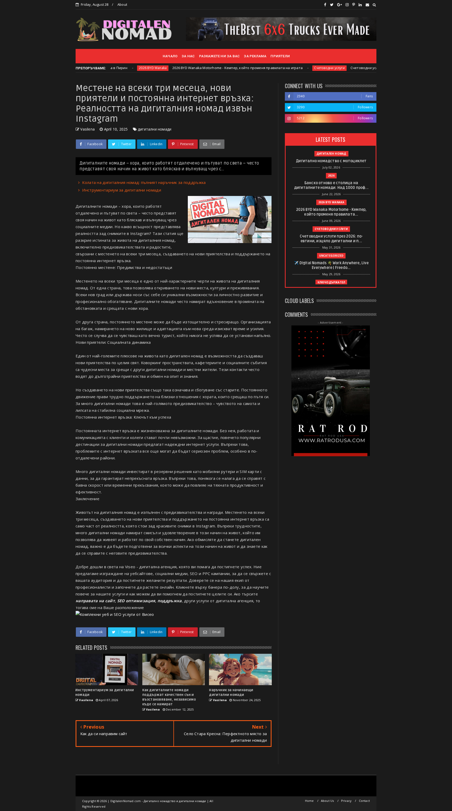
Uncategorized (331, 255)
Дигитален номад (331, 153)
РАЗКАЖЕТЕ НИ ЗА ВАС (219, 56)
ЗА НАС (188, 56)
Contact (364, 800)
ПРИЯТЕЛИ (280, 56)
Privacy (346, 800)
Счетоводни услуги (297, 68)
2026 (331, 175)
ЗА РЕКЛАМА (255, 56)
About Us (327, 800)
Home (309, 800)
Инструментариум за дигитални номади (121, 190)
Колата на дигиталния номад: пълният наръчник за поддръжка (144, 182)
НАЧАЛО (170, 56)
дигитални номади (154, 129)
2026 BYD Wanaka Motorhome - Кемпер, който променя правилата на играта (205, 67)
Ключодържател (331, 282)
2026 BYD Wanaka (120, 68)
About (122, 4)
